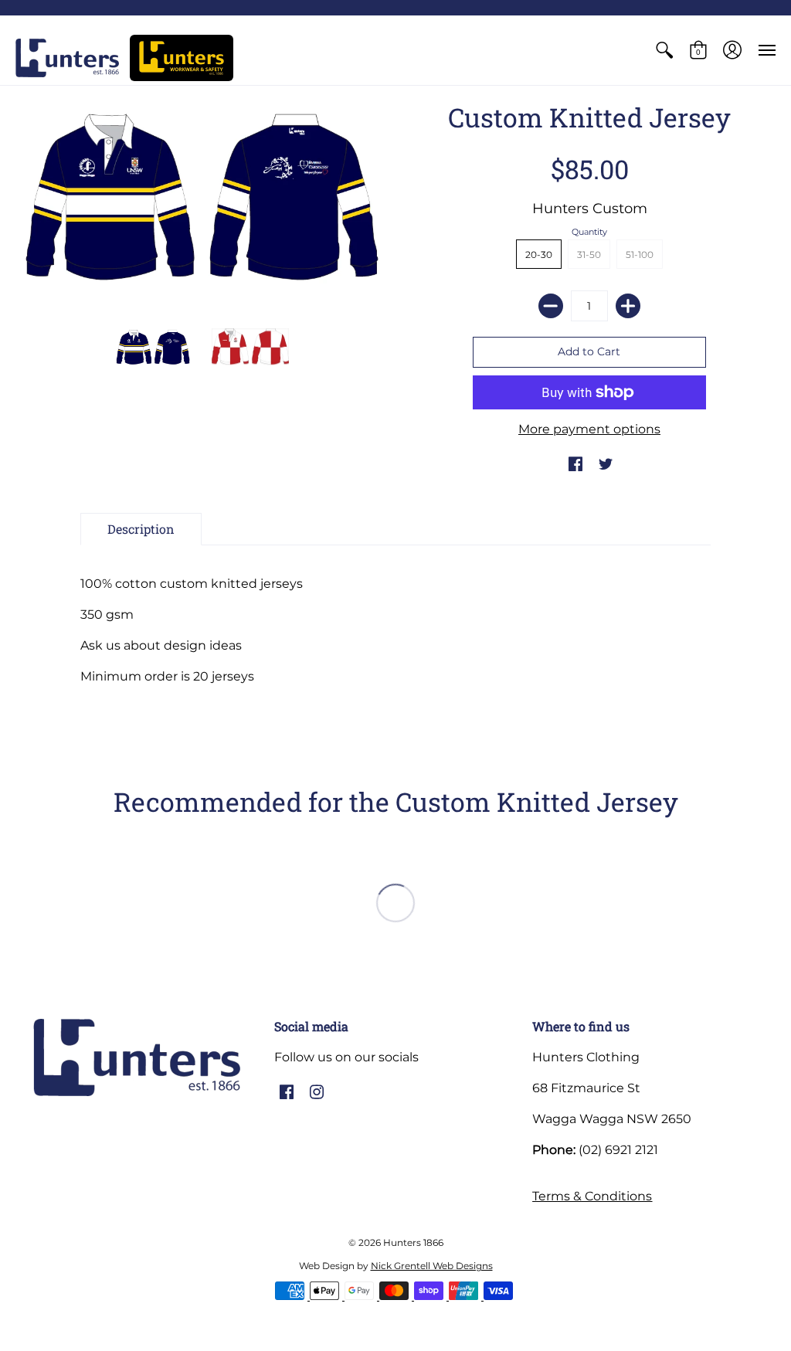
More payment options (589, 429)
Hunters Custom (589, 208)
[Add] (628, 306)
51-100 (640, 254)
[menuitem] (664, 50)
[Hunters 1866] (67, 58)
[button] (664, 50)
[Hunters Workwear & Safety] (181, 58)
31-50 (589, 254)
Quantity (589, 231)
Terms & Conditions (592, 1196)
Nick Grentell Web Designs (432, 1265)
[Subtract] (550, 306)
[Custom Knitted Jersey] (154, 347)
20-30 (538, 254)
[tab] (141, 529)
